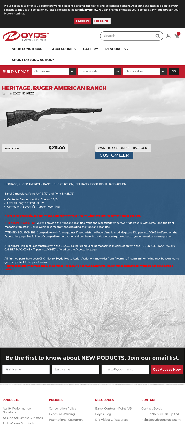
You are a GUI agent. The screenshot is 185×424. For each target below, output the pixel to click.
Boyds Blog (103, 414)
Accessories (64, 49)
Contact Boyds (151, 408)
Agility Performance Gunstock (17, 410)
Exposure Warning (62, 414)
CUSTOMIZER (114, 155)
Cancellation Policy (62, 408)
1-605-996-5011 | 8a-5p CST (160, 414)
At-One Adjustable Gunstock (23, 418)
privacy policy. (88, 9)
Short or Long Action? (33, 60)
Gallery (90, 49)
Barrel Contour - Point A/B (113, 408)
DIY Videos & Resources (111, 419)
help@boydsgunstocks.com (161, 419)
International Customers (66, 419)
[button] (28, 49)
